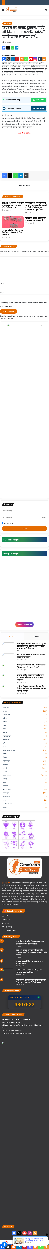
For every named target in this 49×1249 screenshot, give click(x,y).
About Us (5, 916)
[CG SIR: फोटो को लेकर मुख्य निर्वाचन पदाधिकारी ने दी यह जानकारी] (13, 222)
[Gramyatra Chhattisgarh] (11, 9)
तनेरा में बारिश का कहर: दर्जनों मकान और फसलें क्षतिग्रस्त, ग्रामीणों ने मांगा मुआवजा (30, 677)
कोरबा (4, 725)
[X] (8, 48)
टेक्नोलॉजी (6, 739)
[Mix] (22, 59)
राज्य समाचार (7, 23)
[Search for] (46, 10)
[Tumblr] (40, 59)
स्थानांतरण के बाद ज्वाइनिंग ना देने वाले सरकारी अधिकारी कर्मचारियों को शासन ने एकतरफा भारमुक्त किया (36, 206)
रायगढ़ (5, 779)
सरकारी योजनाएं (7, 804)
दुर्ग (4, 743)
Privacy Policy (7, 927)
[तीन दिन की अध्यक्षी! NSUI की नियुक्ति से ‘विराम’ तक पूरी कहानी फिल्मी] (8, 668)
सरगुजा (5, 807)
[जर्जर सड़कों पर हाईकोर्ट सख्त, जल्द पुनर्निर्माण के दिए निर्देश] (8, 973)
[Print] (26, 175)
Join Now (40, 100)
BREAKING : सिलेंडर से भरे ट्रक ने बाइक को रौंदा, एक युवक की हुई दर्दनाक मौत (13, 205)
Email (2, 293)
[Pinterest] (17, 59)
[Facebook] (3, 48)
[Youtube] (31, 59)
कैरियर (5, 722)
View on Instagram (24, 624)
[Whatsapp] (26, 59)
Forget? (43, 518)
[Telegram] (16, 48)
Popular (37, 636)
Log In (24, 528)
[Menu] (3, 10)
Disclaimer (5, 923)
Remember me (8, 523)
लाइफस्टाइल (6, 796)
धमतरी (5, 747)
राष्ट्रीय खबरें (7, 789)
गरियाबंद (5, 732)
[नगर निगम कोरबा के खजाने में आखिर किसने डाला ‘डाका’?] (8, 658)
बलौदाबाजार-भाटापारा (9, 750)
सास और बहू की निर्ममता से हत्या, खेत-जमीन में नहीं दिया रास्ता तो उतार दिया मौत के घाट (31, 952)
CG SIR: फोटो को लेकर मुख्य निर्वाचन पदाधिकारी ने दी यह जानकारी (12, 232)
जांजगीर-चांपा (7, 736)
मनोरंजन (5, 764)
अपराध (5, 711)
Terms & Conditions (9, 930)
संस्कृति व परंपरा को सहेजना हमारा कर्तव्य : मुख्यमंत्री (35, 219)
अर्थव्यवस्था (6, 715)
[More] (44, 59)
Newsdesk (7, 42)
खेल (4, 729)
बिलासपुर (5, 757)
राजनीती (5, 768)
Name (2, 283)
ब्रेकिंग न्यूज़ (6, 761)
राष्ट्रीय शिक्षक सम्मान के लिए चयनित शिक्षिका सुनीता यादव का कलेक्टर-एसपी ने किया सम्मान (31, 688)
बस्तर (4, 754)
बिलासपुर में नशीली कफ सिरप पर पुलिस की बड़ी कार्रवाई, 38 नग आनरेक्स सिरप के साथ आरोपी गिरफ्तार (31, 646)
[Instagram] (35, 59)
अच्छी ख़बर (6, 707)
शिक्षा (4, 800)
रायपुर (5, 782)
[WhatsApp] (12, 48)
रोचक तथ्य (6, 793)
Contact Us (6, 919)
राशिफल (5, 786)
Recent (12, 636)
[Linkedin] (13, 59)
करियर (5, 718)
